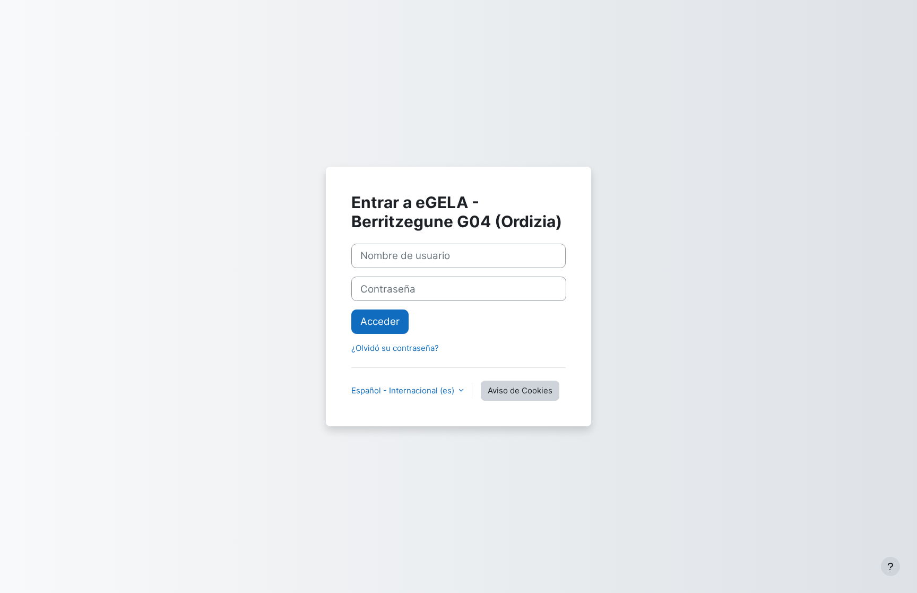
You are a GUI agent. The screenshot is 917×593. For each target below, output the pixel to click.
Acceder (380, 321)
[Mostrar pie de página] (890, 566)
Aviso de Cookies (520, 390)
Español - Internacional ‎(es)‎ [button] (403, 390)
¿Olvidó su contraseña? (395, 348)
